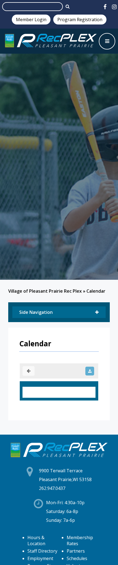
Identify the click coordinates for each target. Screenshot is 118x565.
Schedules (77, 558)
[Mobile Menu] (107, 41)
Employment (40, 558)
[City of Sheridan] (51, 41)
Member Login (31, 20)
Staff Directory (42, 551)
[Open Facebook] (104, 6)
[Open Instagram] (114, 6)
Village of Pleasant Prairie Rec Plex (45, 291)
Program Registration (79, 20)
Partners (76, 551)
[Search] (68, 6)
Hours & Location (36, 540)
